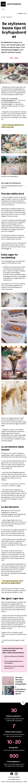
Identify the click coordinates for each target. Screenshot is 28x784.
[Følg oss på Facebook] (12, 774)
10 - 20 (22, 13)
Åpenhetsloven (19, 781)
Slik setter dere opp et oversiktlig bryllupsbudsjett (21, 681)
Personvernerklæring (10, 781)
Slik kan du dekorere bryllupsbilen (14, 656)
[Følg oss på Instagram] (16, 774)
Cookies (3, 781)
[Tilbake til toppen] (23, 702)
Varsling (25, 781)
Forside (3, 17)
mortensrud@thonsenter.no (14, 779)
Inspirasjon (9, 17)
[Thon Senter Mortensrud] (11, 4)
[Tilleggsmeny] (3, 9)
